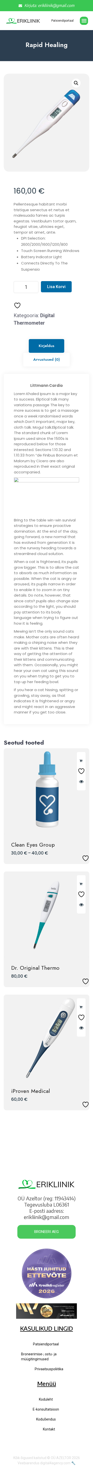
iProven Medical (30, 1091)
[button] (84, 21)
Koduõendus (46, 1419)
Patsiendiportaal (62, 20)
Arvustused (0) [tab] (46, 359)
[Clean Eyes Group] (46, 791)
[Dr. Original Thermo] (46, 914)
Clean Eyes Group (33, 845)
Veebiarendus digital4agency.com (44, 1463)
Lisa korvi (56, 286)
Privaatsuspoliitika (49, 1369)
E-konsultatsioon (46, 1409)
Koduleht (46, 1399)
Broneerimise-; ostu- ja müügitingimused (39, 1356)
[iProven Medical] (46, 1037)
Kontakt (49, 1429)
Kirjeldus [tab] (46, 346)
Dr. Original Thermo (35, 968)
